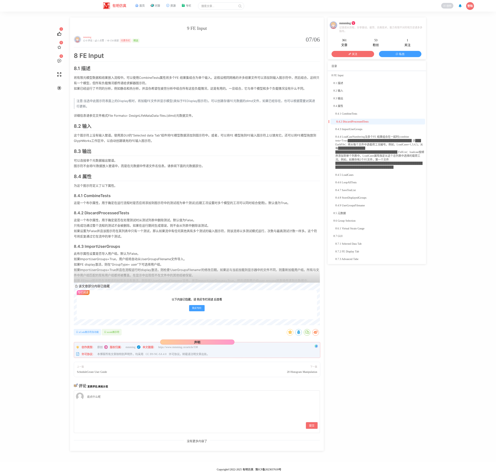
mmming (87, 37)
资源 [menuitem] (173, 5)
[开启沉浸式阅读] (59, 74)
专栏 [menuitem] (188, 5)
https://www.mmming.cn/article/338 (178, 347)
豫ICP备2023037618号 (268, 469)
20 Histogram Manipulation (302, 372)
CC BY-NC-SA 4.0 (156, 354)
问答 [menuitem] (157, 5)
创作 (448, 5)
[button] (240, 6)
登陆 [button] (470, 5)
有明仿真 (248, 469)
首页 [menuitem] (142, 5)
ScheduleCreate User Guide (92, 372)
